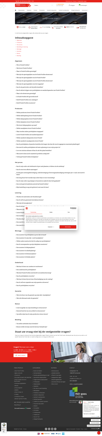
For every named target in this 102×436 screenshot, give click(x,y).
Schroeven (36, 410)
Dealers (16, 390)
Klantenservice (69, 1)
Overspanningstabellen (20, 383)
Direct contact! (21, 355)
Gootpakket (36, 408)
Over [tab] (69, 212)
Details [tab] (51, 212)
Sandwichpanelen (38, 399)
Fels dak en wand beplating (40, 388)
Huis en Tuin (36, 416)
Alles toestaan (68, 226)
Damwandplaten (37, 373)
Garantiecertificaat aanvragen (58, 381)
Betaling (19, 55)
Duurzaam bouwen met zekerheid (23, 377)
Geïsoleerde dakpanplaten (40, 377)
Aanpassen (50, 226)
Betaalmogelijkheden (57, 379)
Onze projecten (18, 387)
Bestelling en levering (22, 47)
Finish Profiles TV (19, 392)
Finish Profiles (19, 429)
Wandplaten (36, 390)
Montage (19, 49)
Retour (18, 53)
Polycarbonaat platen (39, 403)
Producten (19, 42)
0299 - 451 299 (20, 1)
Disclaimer (78, 429)
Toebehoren (36, 414)
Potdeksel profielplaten (39, 392)
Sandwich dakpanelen (39, 395)
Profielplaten (37, 381)
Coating (16, 394)
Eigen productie (18, 373)
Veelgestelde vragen (82, 1)
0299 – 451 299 (19, 350)
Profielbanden (37, 412)
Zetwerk (35, 406)
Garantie (19, 51)
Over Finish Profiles (19, 371)
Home (18, 22)
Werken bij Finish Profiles (21, 398)
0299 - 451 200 (73, 376)
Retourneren (55, 384)
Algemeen (19, 40)
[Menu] (6, 423)
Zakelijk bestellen (56, 373)
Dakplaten (36, 386)
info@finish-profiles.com (75, 378)
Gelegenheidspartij (38, 419)
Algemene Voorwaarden (70, 429)
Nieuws (74, 1)
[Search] (52, 5)
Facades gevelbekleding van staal (41, 375)
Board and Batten (38, 371)
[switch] (4, 431)
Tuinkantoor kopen (19, 396)
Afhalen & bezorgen (56, 375)
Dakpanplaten (37, 384)
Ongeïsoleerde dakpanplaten (41, 379)
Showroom (17, 375)
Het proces (19, 44)
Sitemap (24, 429)
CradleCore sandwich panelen (41, 401)
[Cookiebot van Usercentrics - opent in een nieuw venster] (71, 208)
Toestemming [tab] (33, 212)
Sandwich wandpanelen (39, 397)
